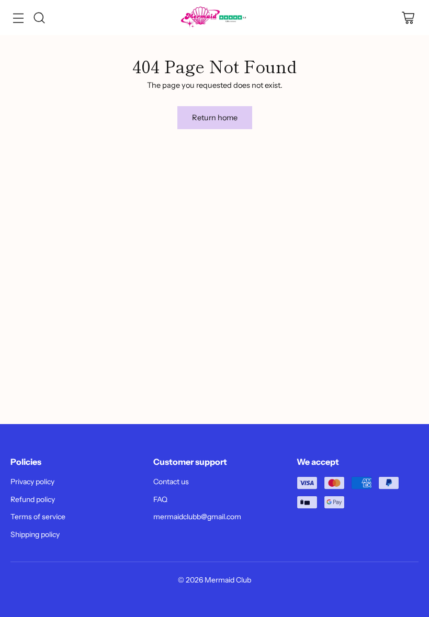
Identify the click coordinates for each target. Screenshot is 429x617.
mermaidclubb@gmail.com (197, 516)
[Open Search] (39, 17)
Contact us (171, 481)
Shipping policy (35, 534)
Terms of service (37, 516)
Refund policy (32, 499)
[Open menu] (18, 17)
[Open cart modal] (408, 17)
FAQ (160, 499)
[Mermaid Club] (214, 17)
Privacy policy (32, 481)
